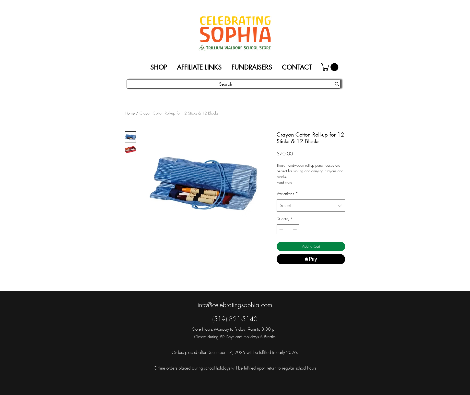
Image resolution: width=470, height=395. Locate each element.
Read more (284, 182)
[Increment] (295, 229)
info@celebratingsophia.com (235, 305)
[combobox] (311, 205)
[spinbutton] (288, 229)
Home (130, 113)
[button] (330, 67)
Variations (287, 194)
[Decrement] (280, 229)
